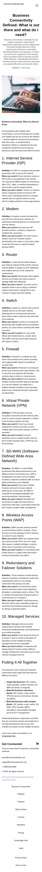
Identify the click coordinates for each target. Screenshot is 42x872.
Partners (21, 802)
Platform (21, 794)
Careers (21, 817)
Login (21, 848)
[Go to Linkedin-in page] (37, 743)
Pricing (21, 833)
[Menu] (36, 6)
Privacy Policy (21, 858)
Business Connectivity (21, 787)
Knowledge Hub (8, 736)
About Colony (21, 809)
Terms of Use (21, 865)
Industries (21, 825)
